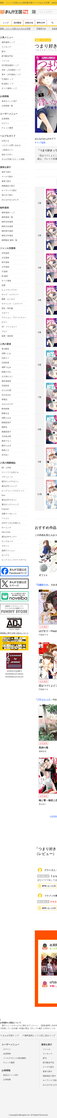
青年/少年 (41, 23)
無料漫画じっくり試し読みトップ (39, 1035)
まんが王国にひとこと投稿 (13, 159)
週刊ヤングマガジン (10, 481)
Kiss (3, 495)
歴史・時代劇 (7, 308)
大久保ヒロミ (7, 376)
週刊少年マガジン (9, 500)
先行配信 (17, 23)
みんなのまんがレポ (10, 200)
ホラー (4, 322)
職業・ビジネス (8, 299)
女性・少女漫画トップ (11, 70)
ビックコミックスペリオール (14, 560)
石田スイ (5, 358)
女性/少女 (29, 23)
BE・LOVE (6, 468)
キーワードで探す (9, 190)
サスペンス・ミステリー (12, 304)
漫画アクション (8, 550)
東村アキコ (6, 441)
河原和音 (5, 386)
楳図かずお (6, 372)
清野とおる (6, 418)
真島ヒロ (5, 450)
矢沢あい (5, 455)
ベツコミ (5, 518)
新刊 (3, 51)
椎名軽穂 (5, 409)
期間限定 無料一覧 (9, 240)
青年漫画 (5, 262)
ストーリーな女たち (10, 472)
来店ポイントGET (9, 101)
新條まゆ (5, 413)
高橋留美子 (6, 432)
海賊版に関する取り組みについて (14, 633)
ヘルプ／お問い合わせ (11, 145)
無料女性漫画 (7, 222)
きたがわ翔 (6, 390)
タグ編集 (41, 142)
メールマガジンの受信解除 (14, 1058)
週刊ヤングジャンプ (10, 504)
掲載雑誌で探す (8, 186)
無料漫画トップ (8, 42)
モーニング (6, 527)
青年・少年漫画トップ (11, 74)
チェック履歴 (7, 128)
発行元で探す (7, 195)
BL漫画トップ (7, 84)
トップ (6, 23)
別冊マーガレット (9, 514)
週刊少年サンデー (9, 537)
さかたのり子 (7, 404)
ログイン (5, 123)
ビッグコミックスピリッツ (13, 491)
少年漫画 (5, 267)
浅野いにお (6, 353)
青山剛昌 (5, 349)
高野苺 (4, 427)
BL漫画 (5, 276)
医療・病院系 (7, 336)
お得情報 (7, 1079)
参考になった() (49, 886)
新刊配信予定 (7, 56)
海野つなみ (6, 367)
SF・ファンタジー (9, 327)
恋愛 (3, 285)
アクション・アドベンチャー (14, 317)
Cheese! (5, 509)
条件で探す (6, 172)
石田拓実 (5, 363)
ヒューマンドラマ (9, 290)
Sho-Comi (6, 532)
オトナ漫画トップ (9, 88)
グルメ (4, 331)
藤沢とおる (6, 445)
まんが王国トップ (10, 1035)
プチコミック (7, 477)
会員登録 (5, 119)
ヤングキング (7, 541)
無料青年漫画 (7, 231)
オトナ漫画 (6, 281)
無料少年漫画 (7, 235)
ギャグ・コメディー (10, 294)
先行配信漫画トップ (10, 65)
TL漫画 (5, 271)
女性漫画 (5, 253)
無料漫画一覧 (7, 217)
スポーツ (5, 313)
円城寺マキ (42, 584)
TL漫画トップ (7, 79)
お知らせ (5, 141)
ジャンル (5, 61)
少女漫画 (5, 258)
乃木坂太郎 (6, 436)
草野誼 (4, 399)
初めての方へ (7, 154)
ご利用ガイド (7, 150)
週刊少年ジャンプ (9, 486)
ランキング (6, 47)
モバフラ (5, 555)
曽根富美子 (6, 422)
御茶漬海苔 (6, 381)
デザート (5, 546)
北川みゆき (6, 395)
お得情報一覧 (7, 106)
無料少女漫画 (7, 226)
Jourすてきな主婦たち (11, 523)
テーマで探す (7, 177)
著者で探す (6, 181)
